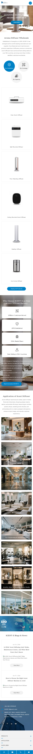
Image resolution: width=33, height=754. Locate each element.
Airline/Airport (16, 612)
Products (4, 736)
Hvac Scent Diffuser (16, 115)
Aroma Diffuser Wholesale (16, 38)
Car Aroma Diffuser (16, 281)
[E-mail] (12, 752)
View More (16, 665)
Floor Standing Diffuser (16, 179)
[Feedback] (29, 752)
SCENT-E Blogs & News (16, 636)
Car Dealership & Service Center (16, 537)
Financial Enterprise (16, 463)
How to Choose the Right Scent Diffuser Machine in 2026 (16, 680)
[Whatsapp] (4, 752)
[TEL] (21, 752)
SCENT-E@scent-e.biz (10, 709)
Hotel (16, 438)
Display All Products (16, 288)
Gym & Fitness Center (16, 562)
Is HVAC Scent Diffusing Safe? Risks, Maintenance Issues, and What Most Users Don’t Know (16, 650)
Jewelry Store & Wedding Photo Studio (16, 587)
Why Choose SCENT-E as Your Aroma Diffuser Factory (16, 302)
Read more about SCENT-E (11, 384)
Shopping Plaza (16, 488)
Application (5, 740)
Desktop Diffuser (16, 249)
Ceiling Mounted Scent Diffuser (16, 217)
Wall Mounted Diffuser (16, 147)
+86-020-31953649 (10, 706)
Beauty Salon (16, 512)
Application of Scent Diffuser (16, 396)
